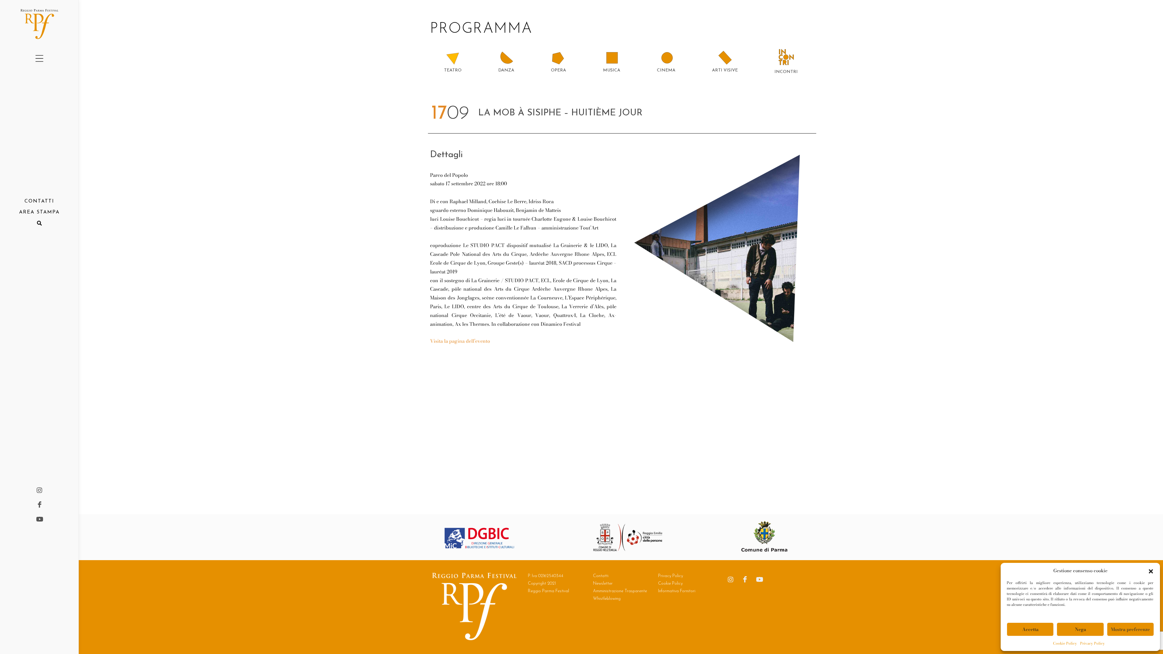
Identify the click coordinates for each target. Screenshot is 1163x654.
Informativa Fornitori (676, 591)
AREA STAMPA (39, 212)
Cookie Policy (1065, 643)
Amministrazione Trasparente (620, 591)
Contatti (600, 576)
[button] (1151, 571)
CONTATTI (39, 201)
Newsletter (603, 583)
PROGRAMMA (484, 29)
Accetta (1030, 629)
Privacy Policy (1092, 643)
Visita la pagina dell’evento (460, 341)
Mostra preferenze (1130, 629)
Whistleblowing (607, 598)
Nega (1080, 629)
